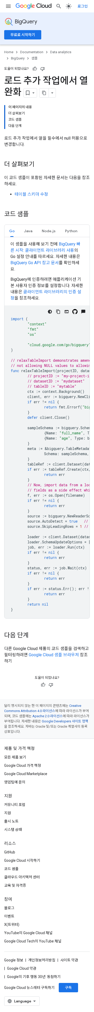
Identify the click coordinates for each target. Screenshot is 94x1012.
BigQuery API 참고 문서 (34, 262)
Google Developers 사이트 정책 (65, 721)
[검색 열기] (59, 6)
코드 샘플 (11, 869)
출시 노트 (11, 821)
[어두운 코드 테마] (50, 311)
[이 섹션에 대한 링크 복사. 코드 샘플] (34, 214)
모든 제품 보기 (15, 757)
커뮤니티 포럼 (14, 805)
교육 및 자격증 (15, 885)
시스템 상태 (13, 830)
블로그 (9, 908)
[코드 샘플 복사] (58, 311)
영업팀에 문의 (14, 782)
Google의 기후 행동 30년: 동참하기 (34, 977)
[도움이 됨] (35, 69)
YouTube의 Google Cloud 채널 (28, 933)
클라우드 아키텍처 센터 (22, 877)
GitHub (9, 852)
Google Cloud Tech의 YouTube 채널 (32, 941)
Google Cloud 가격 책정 (22, 765)
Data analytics (60, 52)
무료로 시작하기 (22, 34)
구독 (68, 987)
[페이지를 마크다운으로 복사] (44, 92)
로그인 (83, 6)
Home (8, 52)
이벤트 (9, 916)
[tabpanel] (47, 429)
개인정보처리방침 (41, 960)
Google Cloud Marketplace (25, 774)
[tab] (11, 231)
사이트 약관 (69, 960)
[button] (11, 231)
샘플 (34, 58)
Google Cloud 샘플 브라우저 (54, 654)
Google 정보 (13, 960)
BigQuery (26, 21)
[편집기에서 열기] (66, 311)
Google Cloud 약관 (21, 968)
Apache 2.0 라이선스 (47, 716)
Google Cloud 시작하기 (22, 860)
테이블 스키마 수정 (31, 194)
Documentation (31, 52)
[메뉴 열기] (8, 6)
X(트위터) (11, 924)
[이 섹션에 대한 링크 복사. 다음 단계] (34, 636)
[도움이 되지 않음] (42, 69)
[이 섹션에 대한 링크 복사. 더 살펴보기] (39, 165)
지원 (7, 813)
